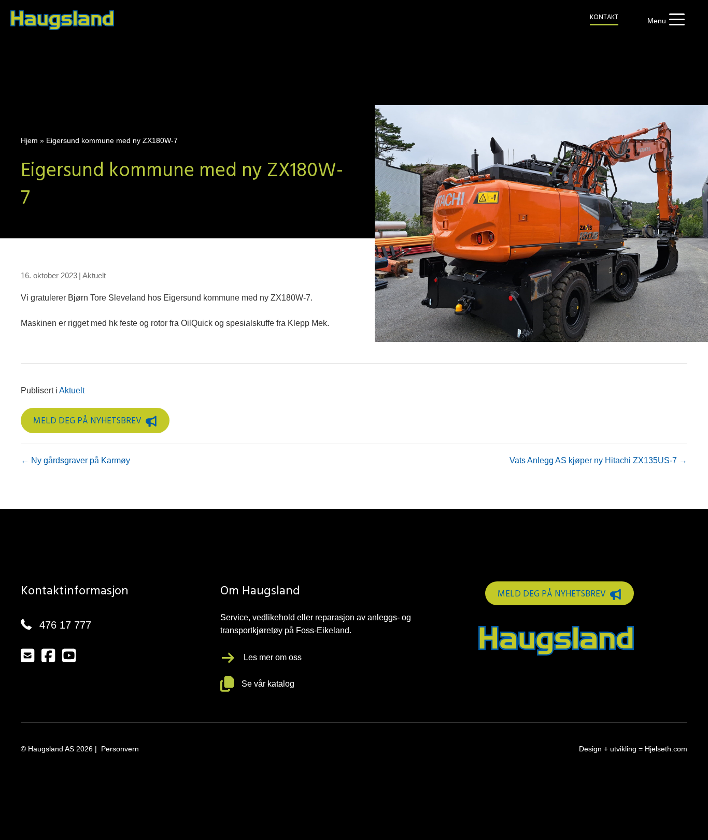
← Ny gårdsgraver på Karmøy (75, 460)
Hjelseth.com (666, 749)
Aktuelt (94, 275)
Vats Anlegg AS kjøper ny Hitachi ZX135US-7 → (598, 460)
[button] (663, 21)
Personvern (120, 749)
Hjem (29, 140)
